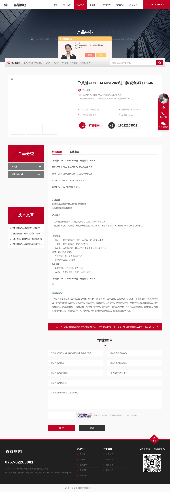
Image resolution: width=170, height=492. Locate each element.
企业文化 (109, 459)
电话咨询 (163, 117)
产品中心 (80, 5)
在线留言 (120, 5)
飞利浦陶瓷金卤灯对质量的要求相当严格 (27, 244)
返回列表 (107, 327)
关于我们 (67, 5)
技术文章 (107, 5)
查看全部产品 (17, 174)
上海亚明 (83, 465)
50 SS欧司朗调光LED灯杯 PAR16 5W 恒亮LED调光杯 (145, 327)
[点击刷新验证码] (84, 415)
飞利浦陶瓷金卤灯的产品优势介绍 (27, 239)
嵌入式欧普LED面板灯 (33, 63)
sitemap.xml (67, 473)
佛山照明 (83, 475)
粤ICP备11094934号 (51, 473)
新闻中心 (94, 5)
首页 (56, 5)
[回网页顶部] (163, 107)
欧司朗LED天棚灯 (69, 63)
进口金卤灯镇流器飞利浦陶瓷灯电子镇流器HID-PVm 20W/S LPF (92, 327)
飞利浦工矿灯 (85, 63)
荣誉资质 (109, 465)
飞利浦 (14, 166)
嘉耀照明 (83, 470)
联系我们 (133, 5)
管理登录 (29, 473)
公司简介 (109, 454)
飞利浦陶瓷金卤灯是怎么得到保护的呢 (27, 228)
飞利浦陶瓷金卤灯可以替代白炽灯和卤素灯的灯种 (27, 233)
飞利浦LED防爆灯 (52, 63)
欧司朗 (82, 459)
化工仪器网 (19, 473)
